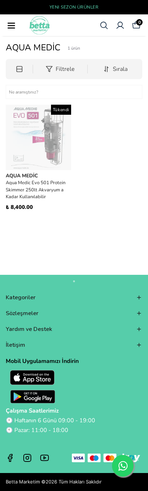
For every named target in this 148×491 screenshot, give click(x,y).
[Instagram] (27, 458)
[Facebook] (10, 458)
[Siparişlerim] (120, 25)
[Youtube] (44, 458)
